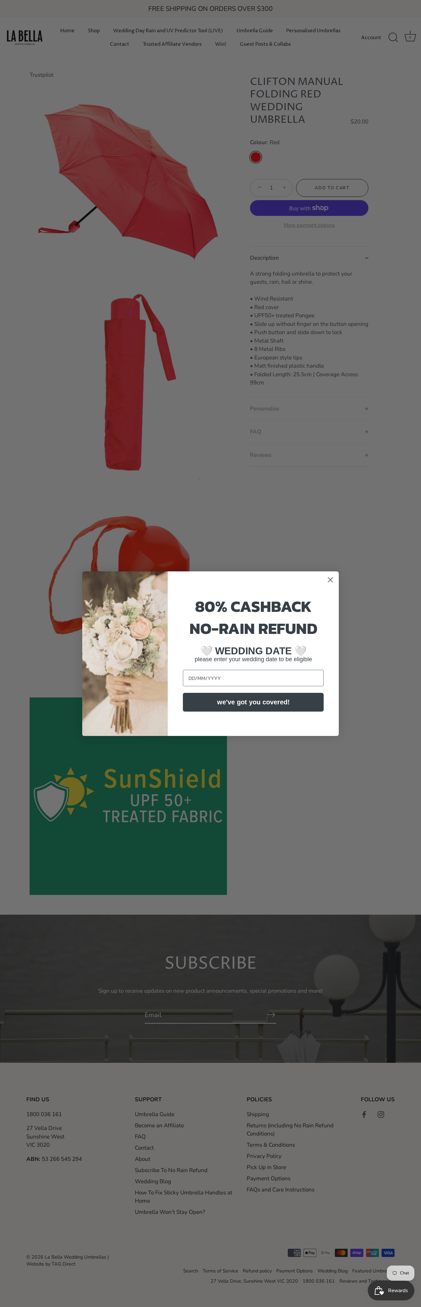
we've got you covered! (253, 702)
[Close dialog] (330, 580)
